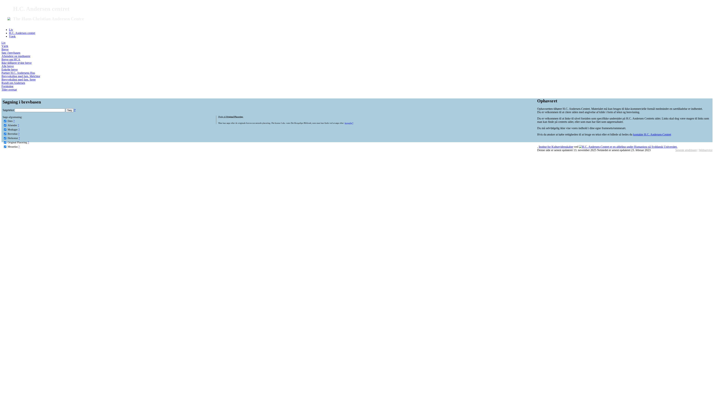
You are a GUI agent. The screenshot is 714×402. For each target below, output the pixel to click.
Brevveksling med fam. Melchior (20, 76)
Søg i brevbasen (10, 52)
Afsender (12, 125)
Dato (10, 120)
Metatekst (13, 146)
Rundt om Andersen (13, 82)
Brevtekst (12, 133)
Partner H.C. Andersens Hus (18, 72)
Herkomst (13, 138)
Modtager (13, 129)
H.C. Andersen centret (22, 33)
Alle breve (7, 66)
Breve (5, 49)
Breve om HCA (10, 59)
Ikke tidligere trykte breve (16, 62)
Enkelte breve (9, 69)
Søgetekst (9, 110)
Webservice (706, 150)
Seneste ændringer (686, 150)
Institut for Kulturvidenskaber (556, 146)
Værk (12, 36)
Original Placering (17, 142)
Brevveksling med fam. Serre (18, 79)
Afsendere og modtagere (15, 56)
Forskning (7, 86)
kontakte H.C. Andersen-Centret (652, 134)
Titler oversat (9, 89)
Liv (11, 29)
